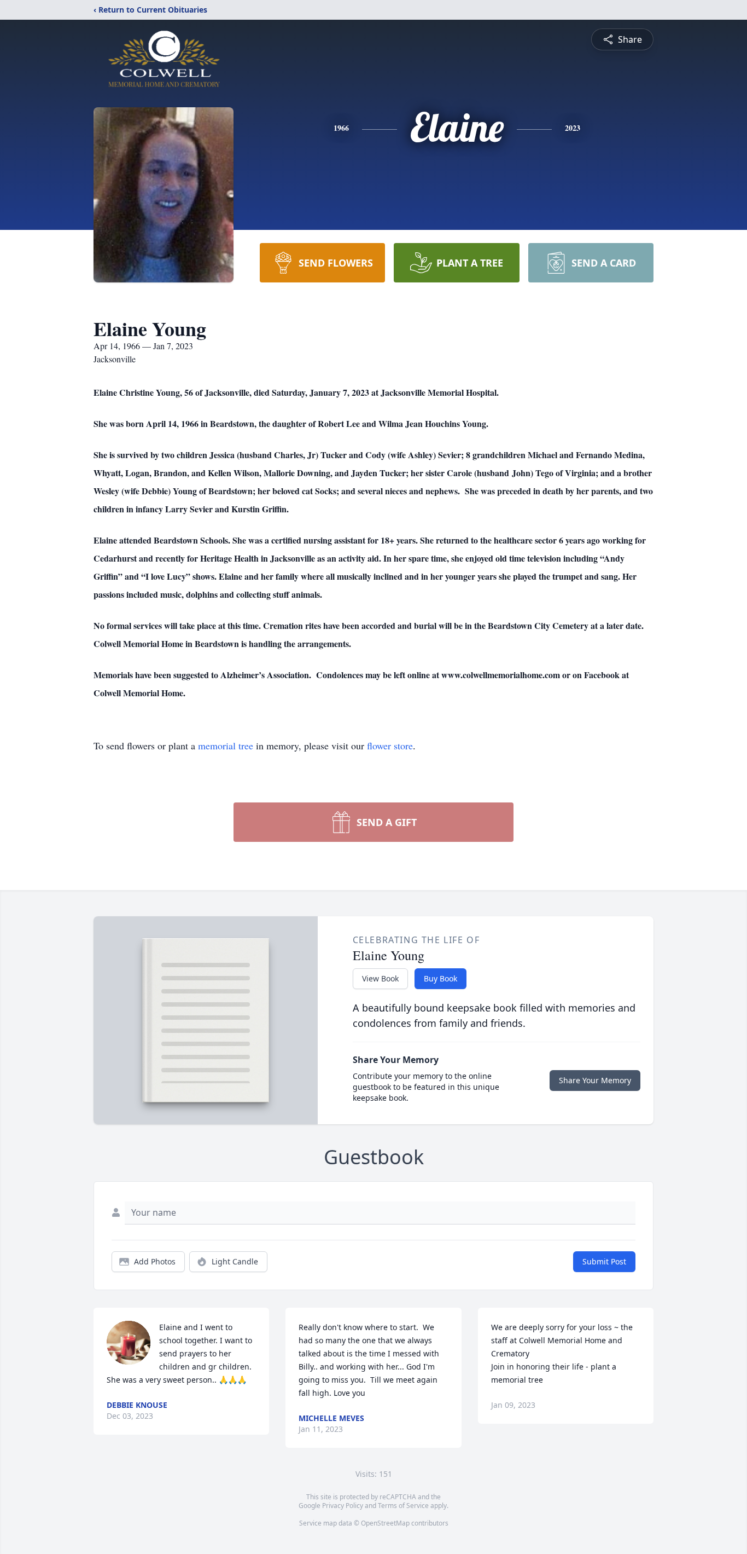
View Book (380, 978)
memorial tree (225, 745)
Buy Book (440, 978)
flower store (390, 745)
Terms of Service (403, 1505)
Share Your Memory (595, 1080)
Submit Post (604, 1261)
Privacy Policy (342, 1505)
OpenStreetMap (385, 1523)
